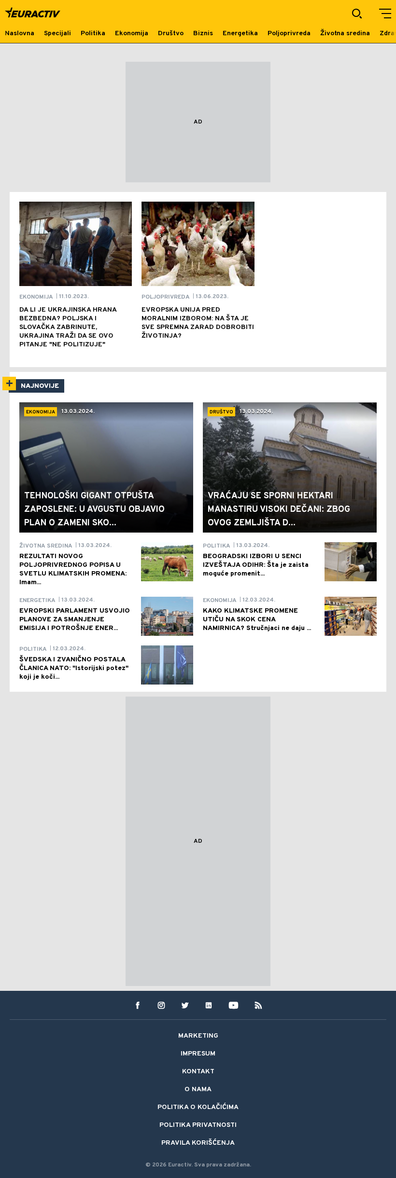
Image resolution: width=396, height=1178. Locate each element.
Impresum (198, 1054)
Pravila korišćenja (198, 1143)
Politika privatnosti (198, 1125)
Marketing (198, 1036)
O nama (198, 1089)
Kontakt (198, 1072)
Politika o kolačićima (198, 1107)
